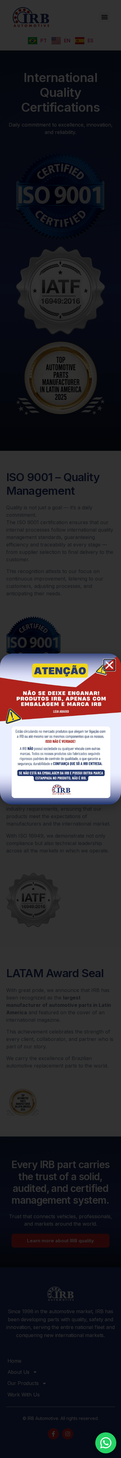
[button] (109, 665)
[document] (60, 729)
